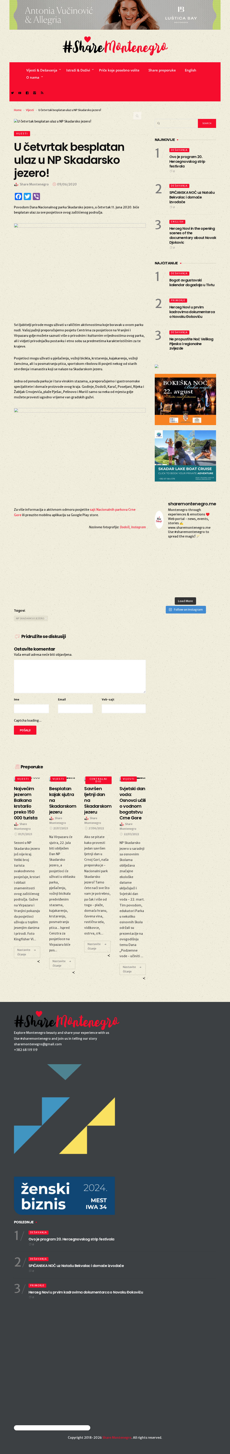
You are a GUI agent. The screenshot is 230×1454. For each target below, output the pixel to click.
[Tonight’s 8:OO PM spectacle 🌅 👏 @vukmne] (185, 575)
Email (62, 699)
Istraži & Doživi (78, 70)
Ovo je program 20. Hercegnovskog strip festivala (187, 161)
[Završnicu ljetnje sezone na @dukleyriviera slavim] (185, 549)
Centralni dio (99, 780)
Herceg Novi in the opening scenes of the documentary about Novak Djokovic (192, 235)
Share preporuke (162, 70)
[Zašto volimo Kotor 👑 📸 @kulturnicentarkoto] (164, 562)
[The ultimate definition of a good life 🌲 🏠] (206, 575)
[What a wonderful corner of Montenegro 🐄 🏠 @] (206, 549)
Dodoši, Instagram (133, 527)
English (190, 70)
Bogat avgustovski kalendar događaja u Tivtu (192, 283)
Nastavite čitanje (23, 952)
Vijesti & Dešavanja (41, 70)
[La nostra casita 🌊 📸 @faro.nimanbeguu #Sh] (164, 549)
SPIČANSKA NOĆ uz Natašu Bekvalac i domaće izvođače (192, 197)
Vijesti (30, 110)
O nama (32, 77)
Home (18, 110)
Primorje (178, 300)
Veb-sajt (108, 699)
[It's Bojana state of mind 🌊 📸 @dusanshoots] (206, 562)
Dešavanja (179, 150)
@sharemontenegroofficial (33, 1428)
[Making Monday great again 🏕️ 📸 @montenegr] (185, 588)
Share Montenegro (116, 1438)
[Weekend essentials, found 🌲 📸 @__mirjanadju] (185, 562)
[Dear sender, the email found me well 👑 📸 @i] (164, 575)
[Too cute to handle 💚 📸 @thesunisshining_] (206, 588)
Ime (16, 699)
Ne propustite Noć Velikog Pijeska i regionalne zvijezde (191, 344)
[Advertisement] (80, 568)
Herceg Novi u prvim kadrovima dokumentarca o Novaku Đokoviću (192, 312)
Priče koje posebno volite (119, 70)
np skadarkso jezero (30, 618)
